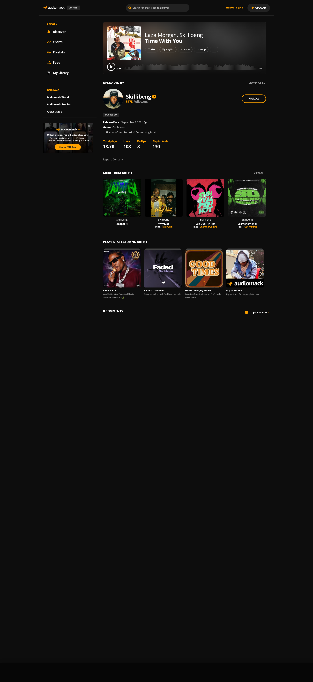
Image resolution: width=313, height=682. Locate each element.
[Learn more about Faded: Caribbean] (163, 268)
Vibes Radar (110, 290)
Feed (56, 62)
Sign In (239, 8)
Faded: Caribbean (154, 290)
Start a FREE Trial (67, 146)
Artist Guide (54, 111)
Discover (59, 31)
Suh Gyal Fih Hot (205, 224)
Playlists (59, 52)
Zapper (120, 224)
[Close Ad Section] (89, 126)
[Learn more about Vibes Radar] (122, 268)
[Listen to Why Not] (164, 198)
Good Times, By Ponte (198, 290)
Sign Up (230, 8)
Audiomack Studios (59, 104)
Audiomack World (58, 97)
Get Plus (73, 7)
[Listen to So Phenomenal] (247, 198)
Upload (260, 7)
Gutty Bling (250, 226)
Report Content (113, 159)
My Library (60, 73)
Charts (57, 42)
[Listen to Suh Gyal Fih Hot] (205, 198)
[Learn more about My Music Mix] (245, 268)
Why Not (163, 224)
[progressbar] (189, 66)
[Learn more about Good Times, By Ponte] (204, 268)
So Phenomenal (247, 224)
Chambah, (205, 226)
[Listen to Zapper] (122, 198)
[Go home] (54, 7)
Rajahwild (167, 226)
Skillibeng (138, 96)
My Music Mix (234, 290)
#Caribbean (111, 114)
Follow (254, 98)
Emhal (214, 226)
